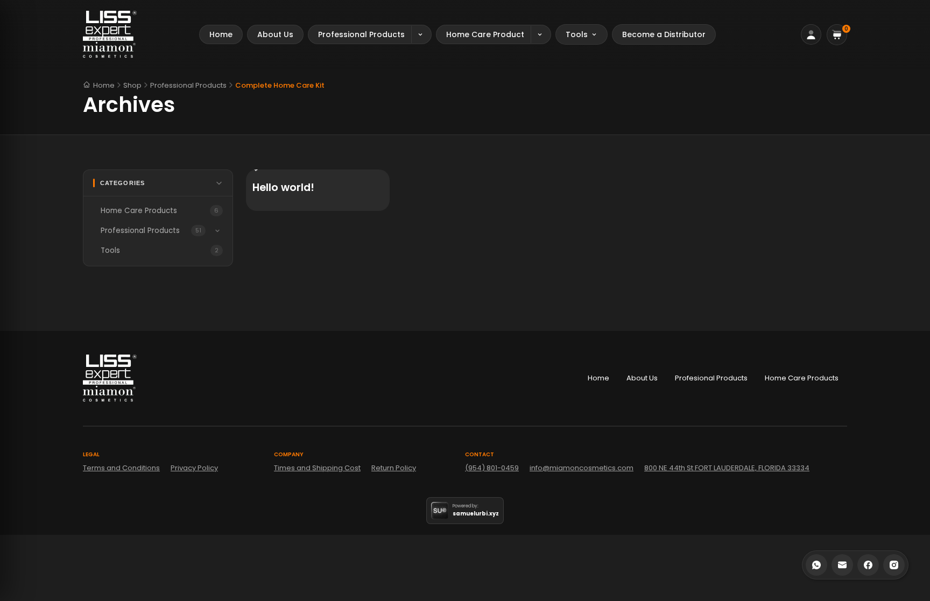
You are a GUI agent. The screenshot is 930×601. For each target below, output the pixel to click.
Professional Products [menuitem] (361, 34)
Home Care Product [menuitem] (485, 34)
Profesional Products (711, 378)
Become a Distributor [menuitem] (664, 34)
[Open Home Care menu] (541, 34)
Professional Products (188, 85)
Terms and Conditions (121, 468)
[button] (837, 34)
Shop (132, 85)
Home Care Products (802, 378)
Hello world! (283, 187)
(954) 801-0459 (492, 468)
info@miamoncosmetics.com (581, 468)
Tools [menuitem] (577, 34)
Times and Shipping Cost (317, 468)
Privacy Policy (194, 468)
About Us (642, 378)
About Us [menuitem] (275, 34)
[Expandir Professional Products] (217, 230)
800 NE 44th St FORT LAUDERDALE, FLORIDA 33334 (726, 468)
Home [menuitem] (220, 34)
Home (104, 85)
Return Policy (393, 468)
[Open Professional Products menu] (421, 34)
